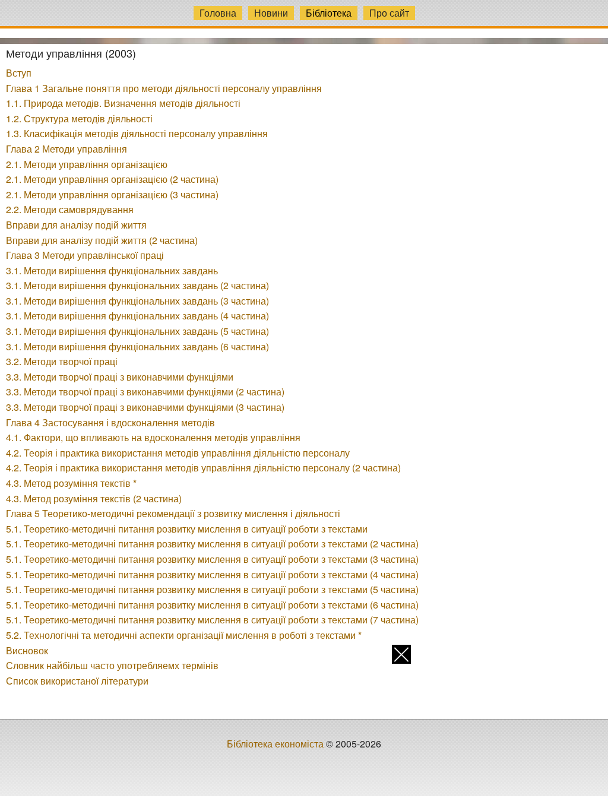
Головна (218, 13)
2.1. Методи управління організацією (86, 164)
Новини (271, 13)
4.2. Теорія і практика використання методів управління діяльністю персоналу (178, 453)
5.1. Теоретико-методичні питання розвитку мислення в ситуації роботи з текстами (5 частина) (212, 589)
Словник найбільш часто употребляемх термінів (112, 665)
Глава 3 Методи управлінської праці (85, 255)
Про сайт (389, 13)
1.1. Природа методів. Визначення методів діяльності (123, 103)
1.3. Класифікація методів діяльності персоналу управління (137, 133)
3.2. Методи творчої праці (62, 361)
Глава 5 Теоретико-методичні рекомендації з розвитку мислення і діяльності (173, 513)
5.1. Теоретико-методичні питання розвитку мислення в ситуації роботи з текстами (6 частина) (212, 605)
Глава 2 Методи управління (66, 149)
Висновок (27, 650)
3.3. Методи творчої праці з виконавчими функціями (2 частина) (145, 391)
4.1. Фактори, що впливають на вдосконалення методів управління (153, 437)
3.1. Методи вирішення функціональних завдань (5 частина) (137, 331)
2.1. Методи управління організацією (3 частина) (112, 194)
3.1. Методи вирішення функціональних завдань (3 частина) (137, 301)
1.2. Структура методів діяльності (79, 118)
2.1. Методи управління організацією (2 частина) (112, 179)
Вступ (18, 73)
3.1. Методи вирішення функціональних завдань (112, 270)
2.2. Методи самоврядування (70, 209)
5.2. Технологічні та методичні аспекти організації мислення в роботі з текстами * (184, 635)
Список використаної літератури (77, 681)
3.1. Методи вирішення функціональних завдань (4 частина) (137, 315)
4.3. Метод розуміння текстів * (71, 483)
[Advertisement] (304, 728)
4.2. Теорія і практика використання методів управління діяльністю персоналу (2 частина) (203, 467)
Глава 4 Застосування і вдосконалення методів (110, 422)
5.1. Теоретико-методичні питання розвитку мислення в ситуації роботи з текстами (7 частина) (212, 619)
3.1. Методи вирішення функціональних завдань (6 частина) (137, 346)
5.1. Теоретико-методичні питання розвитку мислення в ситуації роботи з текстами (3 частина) (212, 559)
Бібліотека (329, 13)
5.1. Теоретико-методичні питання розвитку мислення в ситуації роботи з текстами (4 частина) (212, 574)
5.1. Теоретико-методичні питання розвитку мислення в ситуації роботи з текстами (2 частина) (212, 543)
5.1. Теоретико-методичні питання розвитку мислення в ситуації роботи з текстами (187, 529)
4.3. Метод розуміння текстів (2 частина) (94, 498)
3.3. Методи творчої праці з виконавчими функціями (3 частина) (145, 407)
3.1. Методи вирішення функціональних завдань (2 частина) (137, 285)
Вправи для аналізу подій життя (76, 225)
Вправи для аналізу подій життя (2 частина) (102, 240)
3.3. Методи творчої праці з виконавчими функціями (119, 377)
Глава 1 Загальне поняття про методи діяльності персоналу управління (164, 88)
